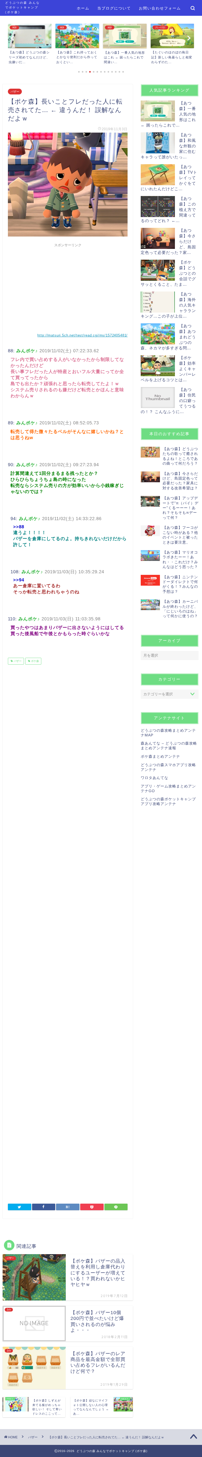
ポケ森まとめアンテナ (160, 756)
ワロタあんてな (154, 778)
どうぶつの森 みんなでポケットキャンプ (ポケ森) (22, 7)
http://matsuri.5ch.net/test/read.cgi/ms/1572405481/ (82, 335)
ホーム (83, 8)
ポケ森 (34, 661)
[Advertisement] (68, 286)
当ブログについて (114, 8)
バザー (15, 91)
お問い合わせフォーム (160, 8)
